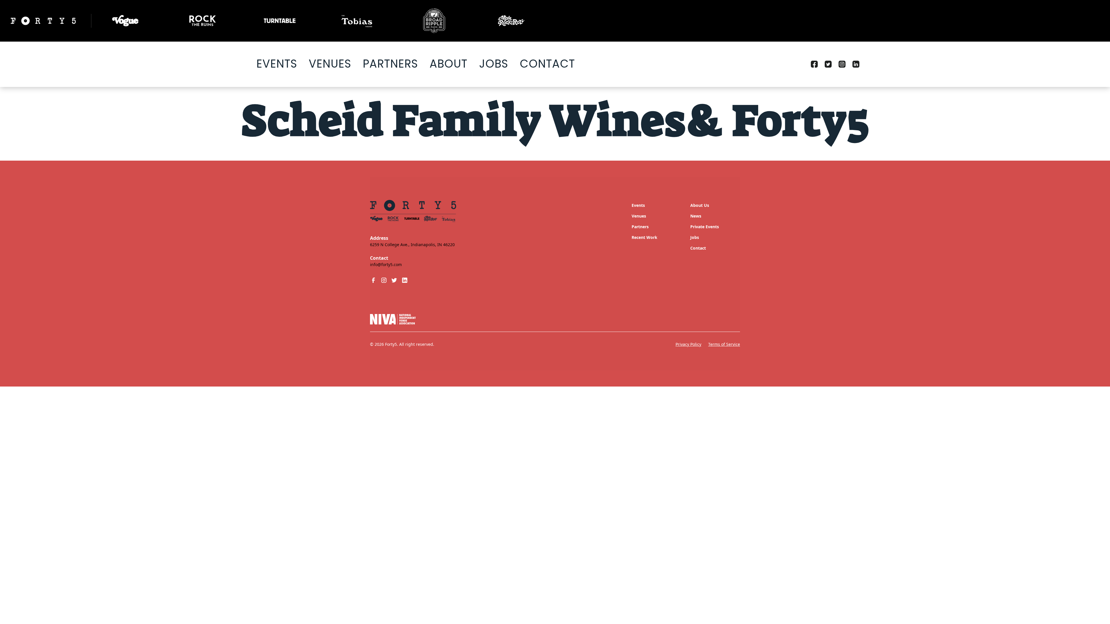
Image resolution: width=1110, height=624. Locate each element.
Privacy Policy (688, 344)
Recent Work (644, 237)
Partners (390, 63)
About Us (699, 205)
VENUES (330, 63)
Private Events (704, 226)
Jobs (493, 63)
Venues (639, 216)
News (695, 216)
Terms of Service (724, 344)
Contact (547, 63)
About (448, 63)
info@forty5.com (386, 264)
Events (276, 63)
